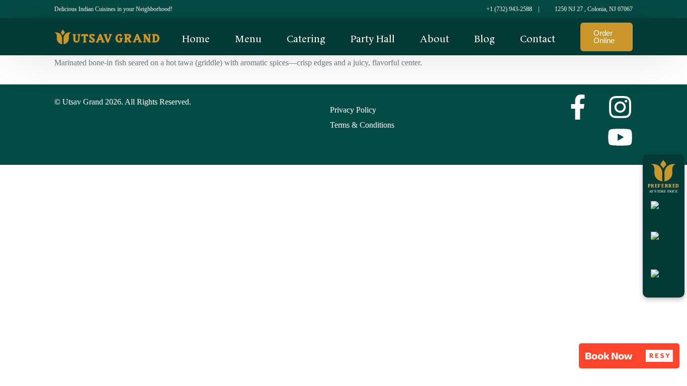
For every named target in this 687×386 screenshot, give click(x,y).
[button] (629, 355)
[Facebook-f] (577, 107)
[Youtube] (620, 137)
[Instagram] (620, 107)
